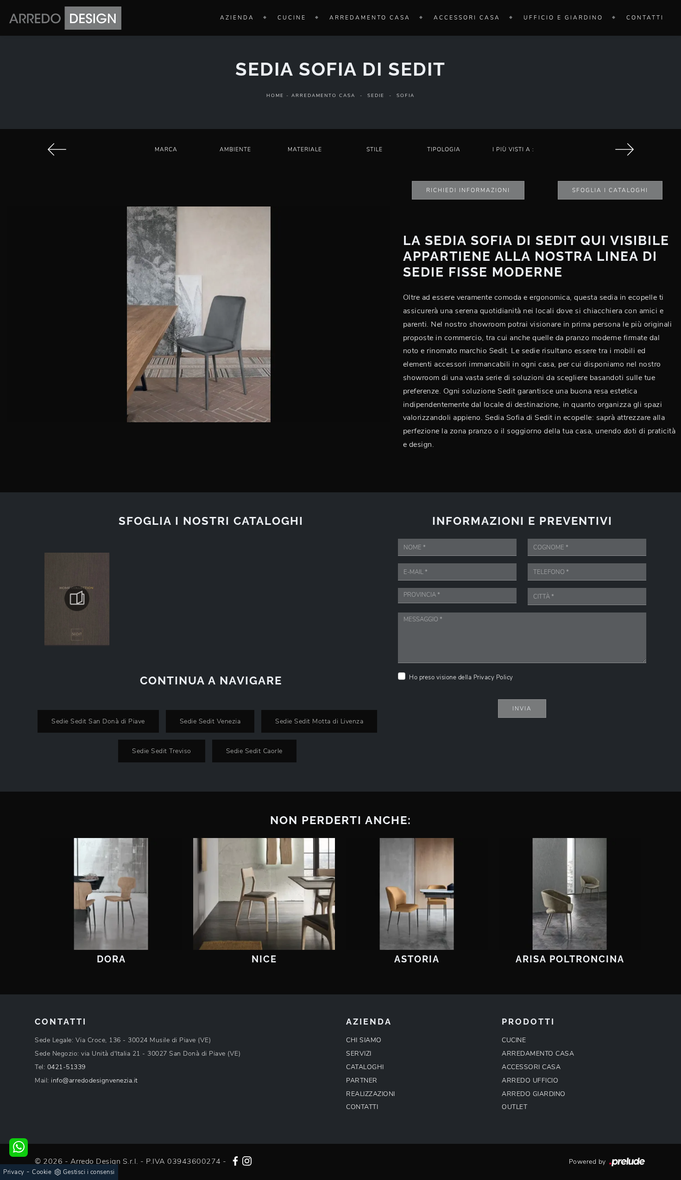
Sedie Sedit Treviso (161, 750)
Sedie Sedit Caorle (254, 750)
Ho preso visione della (461, 677)
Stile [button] (374, 149)
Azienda (237, 17)
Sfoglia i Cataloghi (610, 190)
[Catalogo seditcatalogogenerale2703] (77, 598)
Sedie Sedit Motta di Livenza (319, 721)
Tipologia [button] (443, 149)
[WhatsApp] (18, 1147)
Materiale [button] (305, 149)
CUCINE (514, 1040)
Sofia (406, 95)
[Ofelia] (624, 149)
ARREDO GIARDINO (534, 1094)
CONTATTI (362, 1107)
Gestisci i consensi (89, 1172)
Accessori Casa (467, 17)
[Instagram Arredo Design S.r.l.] (247, 1160)
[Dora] (111, 893)
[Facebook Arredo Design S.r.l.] (235, 1160)
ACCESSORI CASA (531, 1067)
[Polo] (57, 149)
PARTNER (362, 1080)
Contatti (645, 17)
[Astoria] (417, 893)
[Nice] (264, 893)
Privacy (14, 1172)
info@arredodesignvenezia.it (94, 1080)
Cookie (41, 1172)
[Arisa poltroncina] (570, 893)
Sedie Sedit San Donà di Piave (98, 721)
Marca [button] (166, 149)
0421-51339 (66, 1067)
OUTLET (514, 1107)
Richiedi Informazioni (468, 190)
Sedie (376, 95)
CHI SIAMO (364, 1040)
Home (275, 95)
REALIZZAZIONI (370, 1094)
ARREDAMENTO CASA (538, 1053)
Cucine (291, 17)
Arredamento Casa (369, 17)
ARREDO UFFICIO (530, 1080)
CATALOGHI (365, 1067)
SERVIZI (359, 1053)
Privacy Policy (493, 677)
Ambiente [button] (235, 149)
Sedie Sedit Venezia (210, 721)
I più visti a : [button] (513, 149)
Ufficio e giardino (563, 17)
